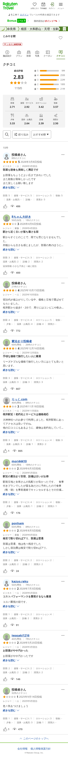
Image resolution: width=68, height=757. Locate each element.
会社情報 (22, 748)
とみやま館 (9, 36)
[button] (14, 156)
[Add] (60, 37)
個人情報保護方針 (40, 748)
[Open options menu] (63, 154)
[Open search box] (7, 134)
